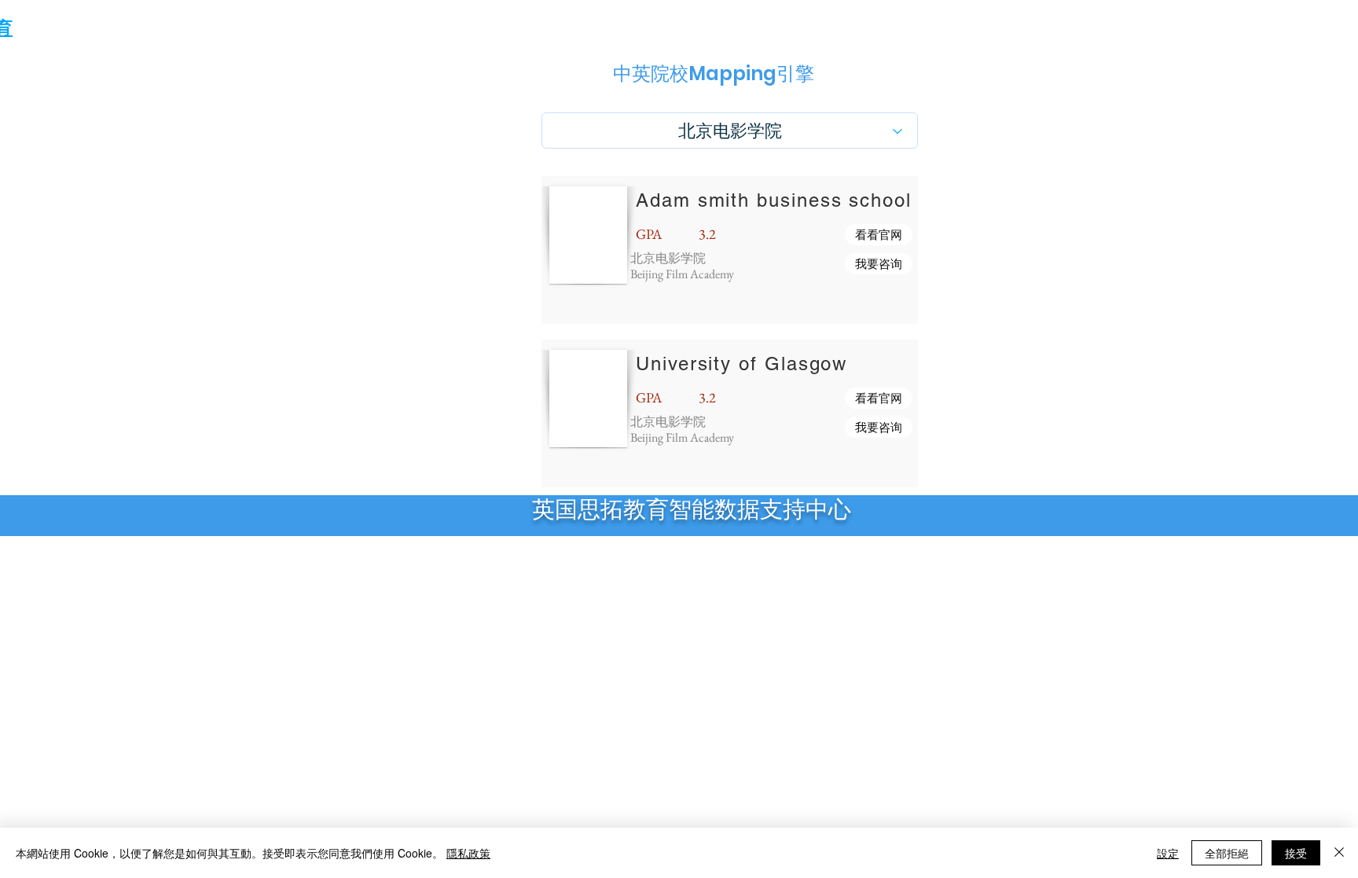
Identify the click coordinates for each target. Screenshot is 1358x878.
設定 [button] (1168, 853)
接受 (1296, 853)
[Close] (1339, 852)
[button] (878, 234)
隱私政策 (468, 853)
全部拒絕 (1227, 853)
